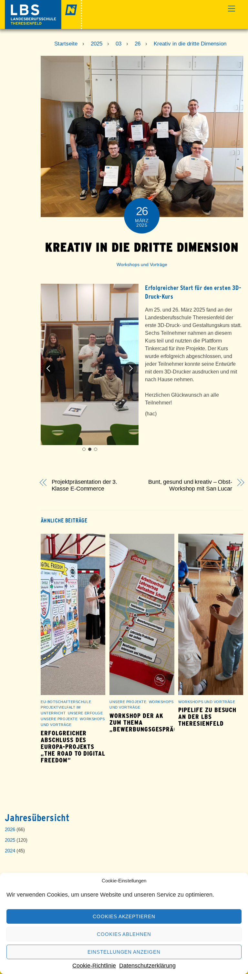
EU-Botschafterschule (66, 702)
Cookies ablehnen (124, 934)
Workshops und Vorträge (142, 264)
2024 (10, 850)
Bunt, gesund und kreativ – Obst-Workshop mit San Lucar (190, 485)
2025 (10, 840)
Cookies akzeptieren (124, 916)
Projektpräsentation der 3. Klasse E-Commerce (85, 485)
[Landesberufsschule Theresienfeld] (43, 26)
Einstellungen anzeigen (124, 952)
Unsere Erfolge (85, 713)
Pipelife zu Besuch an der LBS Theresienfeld (207, 717)
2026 (10, 829)
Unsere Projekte (59, 719)
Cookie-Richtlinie (94, 965)
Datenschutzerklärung (147, 965)
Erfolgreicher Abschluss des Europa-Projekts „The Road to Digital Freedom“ (73, 747)
